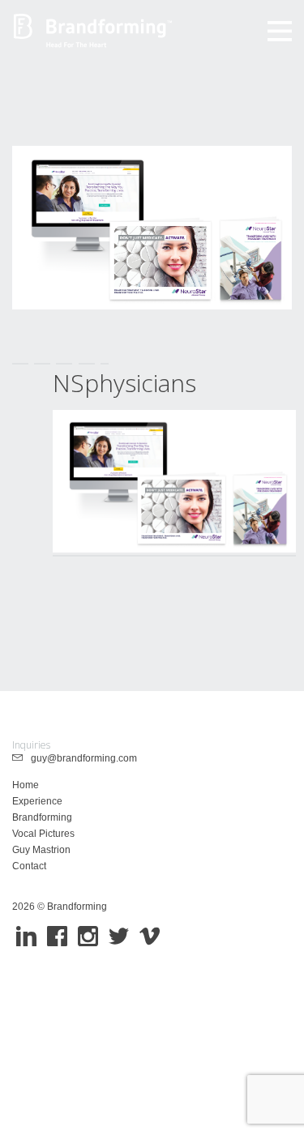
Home (25, 785)
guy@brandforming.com (80, 758)
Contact (29, 866)
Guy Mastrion (41, 850)
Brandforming (42, 817)
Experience (37, 801)
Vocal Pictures (43, 833)
